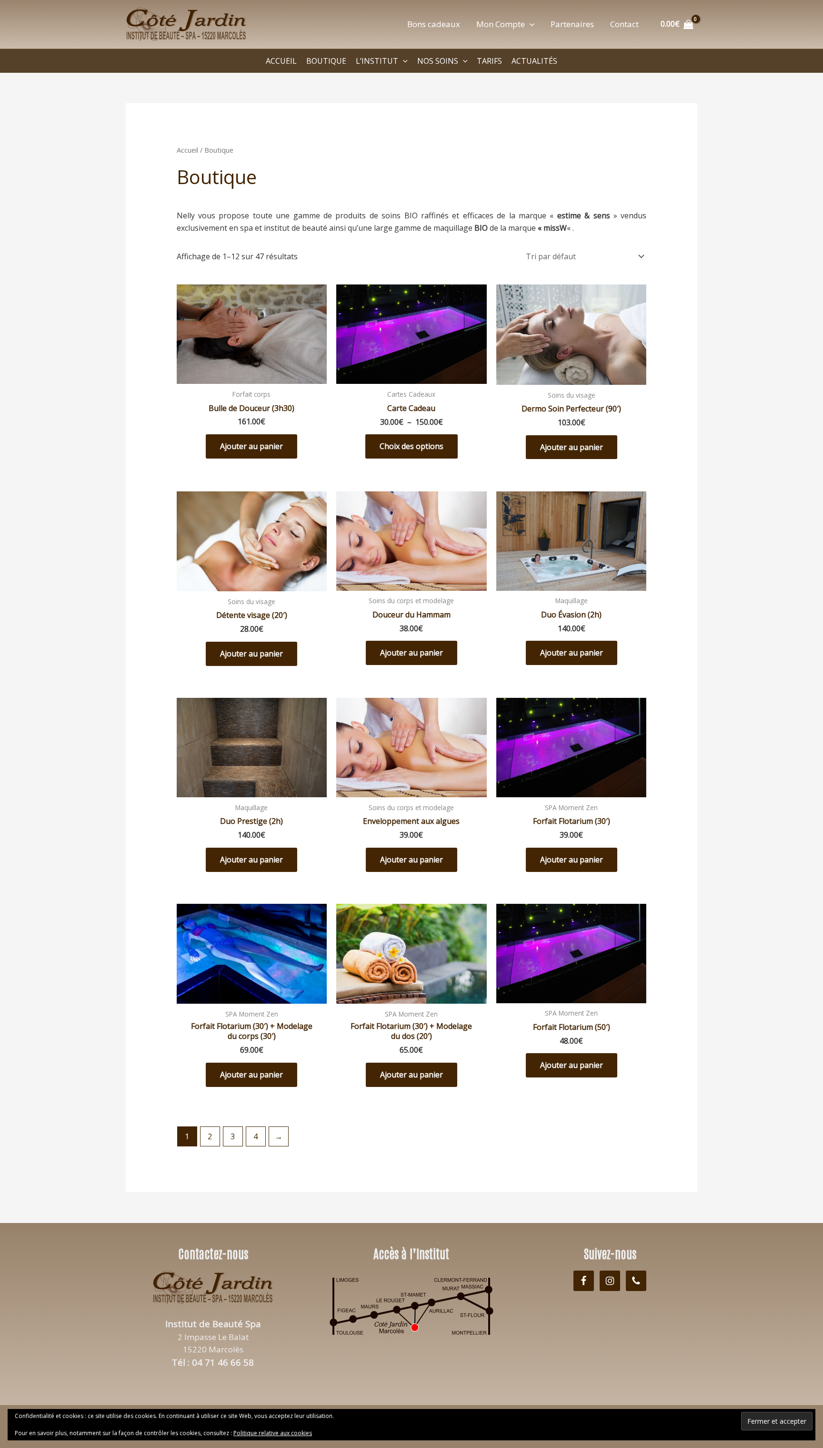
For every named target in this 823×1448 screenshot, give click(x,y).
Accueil (187, 150)
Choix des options (411, 446)
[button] (529, 24)
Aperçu (251, 375)
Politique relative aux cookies (272, 1433)
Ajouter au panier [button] (251, 446)
